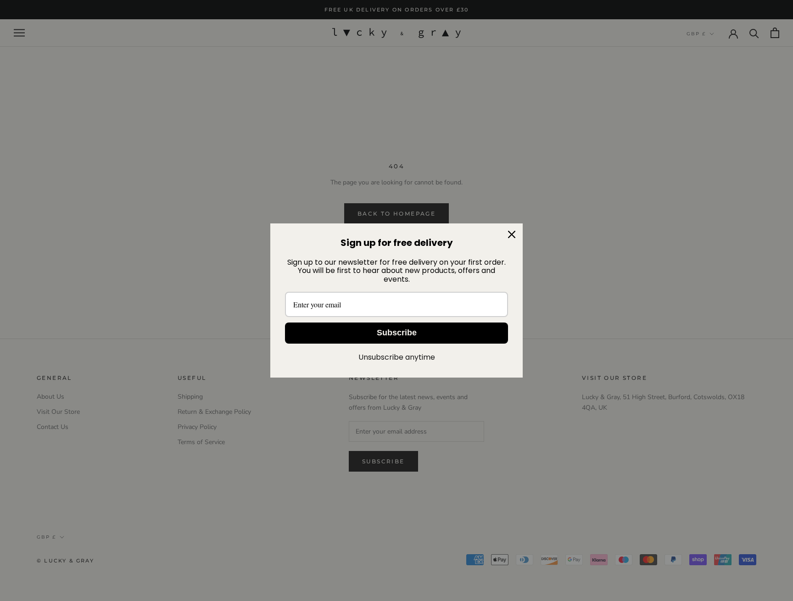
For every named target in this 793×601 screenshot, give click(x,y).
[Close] (512, 234)
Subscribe (397, 332)
